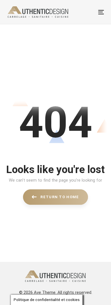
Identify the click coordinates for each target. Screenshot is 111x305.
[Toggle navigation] (88, 12)
